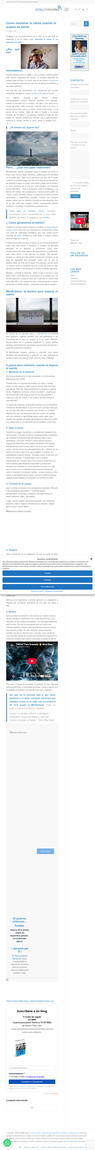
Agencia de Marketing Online (73, 1141)
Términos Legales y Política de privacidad (42, 1133)
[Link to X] (76, 9)
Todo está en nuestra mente (27, 210)
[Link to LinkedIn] (83, 9)
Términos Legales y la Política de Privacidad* (79, 188)
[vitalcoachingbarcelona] (47, 9)
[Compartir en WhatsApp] (32, 1107)
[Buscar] (59, 9)
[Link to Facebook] (79, 9)
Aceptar (47, 573)
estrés (19, 235)
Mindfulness (43, 333)
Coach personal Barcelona (17, 1001)
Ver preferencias (47, 587)
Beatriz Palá (12, 31)
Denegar (47, 580)
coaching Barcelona (78, 284)
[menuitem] (59, 9)
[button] (91, 559)
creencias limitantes (78, 281)
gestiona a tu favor (20, 698)
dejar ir (73, 275)
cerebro (35, 93)
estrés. (19, 42)
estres (22, 701)
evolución (54, 80)
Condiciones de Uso (74, 1133)
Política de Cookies (61, 1133)
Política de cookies (37, 591)
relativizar (74, 278)
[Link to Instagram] (87, 9)
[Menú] (65, 9)
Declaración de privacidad (54, 591)
